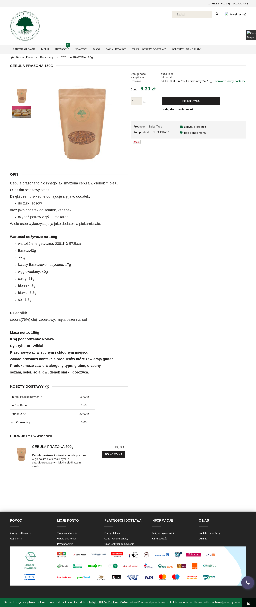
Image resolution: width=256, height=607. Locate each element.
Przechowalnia (65, 544)
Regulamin (16, 538)
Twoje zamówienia (67, 533)
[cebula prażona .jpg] (21, 94)
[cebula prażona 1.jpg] (21, 112)
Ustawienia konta (66, 538)
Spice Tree (155, 126)
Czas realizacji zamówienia (119, 544)
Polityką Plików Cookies (103, 602)
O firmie (203, 538)
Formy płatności (113, 533)
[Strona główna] (25, 25)
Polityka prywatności (163, 533)
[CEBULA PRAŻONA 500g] (21, 453)
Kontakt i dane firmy (209, 533)
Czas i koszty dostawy (116, 538)
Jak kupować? (159, 538)
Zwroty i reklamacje (20, 533)
